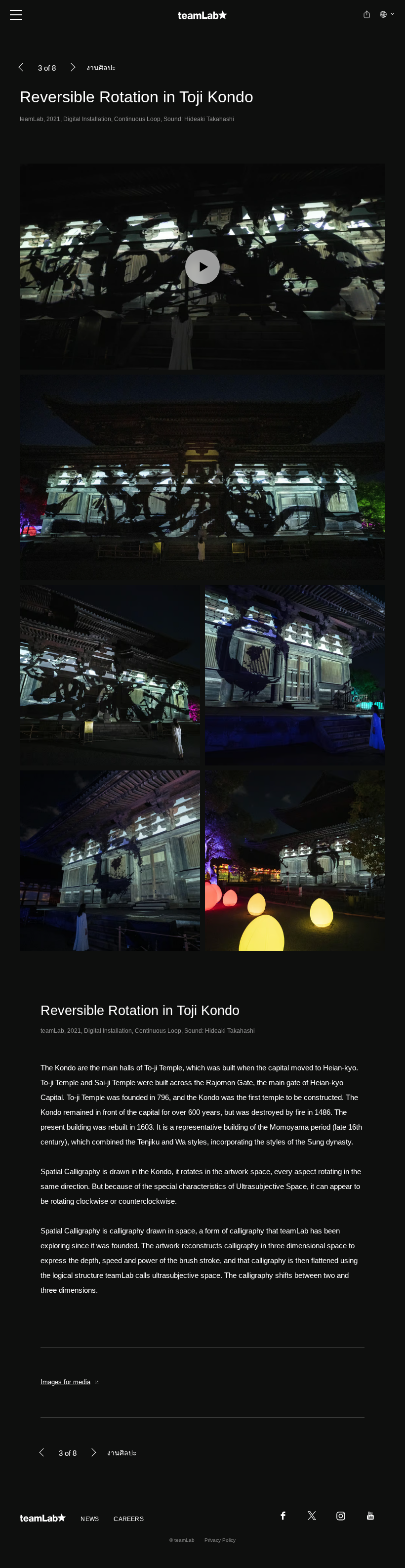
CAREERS (129, 1519)
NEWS (90, 1519)
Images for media (65, 1382)
